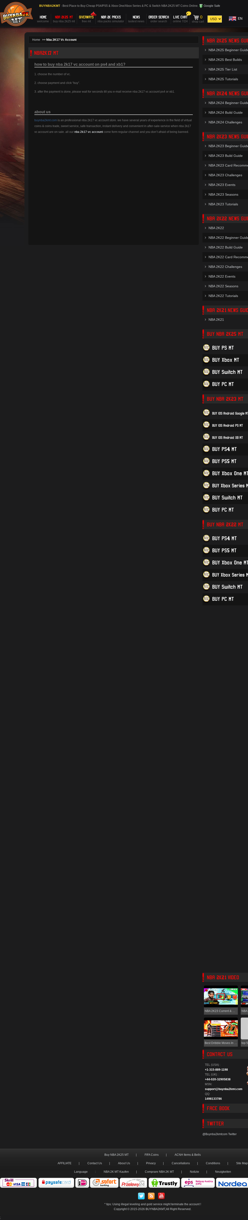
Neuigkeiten (223, 1171)
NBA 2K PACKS (111, 19)
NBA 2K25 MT (64, 19)
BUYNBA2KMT (155, 1209)
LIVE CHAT (180, 19)
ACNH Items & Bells (188, 1154)
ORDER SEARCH (158, 19)
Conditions (213, 1163)
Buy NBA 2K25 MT (116, 1154)
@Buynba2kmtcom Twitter (219, 1134)
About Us (124, 1163)
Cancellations (181, 1163)
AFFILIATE (64, 1163)
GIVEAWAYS (86, 19)
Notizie (194, 1171)
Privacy (151, 1163)
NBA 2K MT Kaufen (116, 1171)
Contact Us (94, 1163)
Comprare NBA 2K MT (159, 1171)
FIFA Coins (152, 1154)
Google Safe (211, 6)
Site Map (242, 1163)
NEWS (136, 19)
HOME (43, 19)
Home (36, 39)
